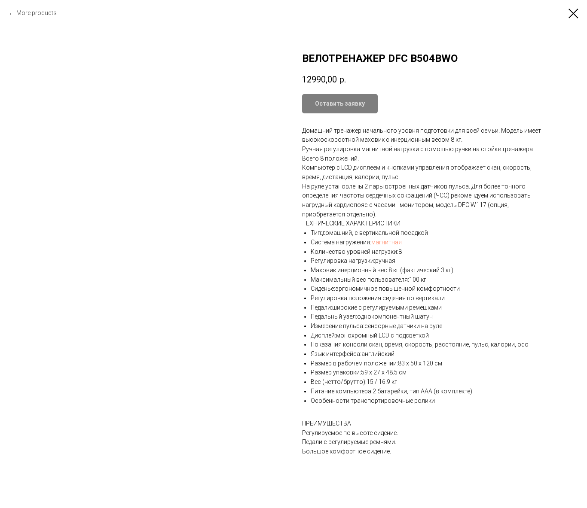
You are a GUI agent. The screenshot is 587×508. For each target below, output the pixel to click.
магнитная (386, 242)
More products (36, 12)
